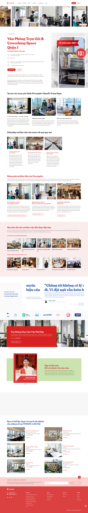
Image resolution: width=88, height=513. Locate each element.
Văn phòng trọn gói (50, 494)
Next (82, 304)
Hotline (19, 69)
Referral (78, 496)
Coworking (24, 3)
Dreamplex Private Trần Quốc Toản (31, 494)
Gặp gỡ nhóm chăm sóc (37, 214)
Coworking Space (50, 496)
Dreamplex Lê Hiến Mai (29, 496)
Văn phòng (19, 3)
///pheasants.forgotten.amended (15, 62)
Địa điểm (34, 3)
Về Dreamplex (40, 3)
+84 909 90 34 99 (12, 492)
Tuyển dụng (79, 499)
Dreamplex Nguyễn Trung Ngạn (31, 501)
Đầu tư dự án (65, 494)
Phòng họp (48, 499)
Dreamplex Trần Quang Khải (30, 499)
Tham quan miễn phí (15, 341)
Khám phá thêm (61, 215)
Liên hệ (74, 3)
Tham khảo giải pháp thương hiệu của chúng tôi (16, 215)
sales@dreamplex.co (13, 494)
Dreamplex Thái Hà (29, 503)
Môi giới (64, 496)
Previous (79, 304)
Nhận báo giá (11, 69)
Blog (46, 3)
